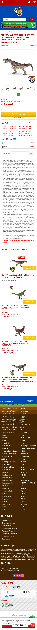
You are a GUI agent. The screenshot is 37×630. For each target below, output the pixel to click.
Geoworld (5, 488)
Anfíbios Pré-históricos (9, 408)
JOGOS (23, 408)
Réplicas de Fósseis (27, 469)
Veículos (23, 499)
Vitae (22, 501)
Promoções (24, 453)
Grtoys (4, 493)
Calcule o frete (5, 153)
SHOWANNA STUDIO (28, 483)
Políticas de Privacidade (10, 533)
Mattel (23, 430)
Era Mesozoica (7, 477)
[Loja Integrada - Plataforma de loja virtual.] (18, 615)
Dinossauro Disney (8, 467)
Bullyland (5, 438)
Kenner (23, 416)
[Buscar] (27, 19)
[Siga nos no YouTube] (17, 575)
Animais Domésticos (9, 411)
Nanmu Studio (25, 438)
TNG (22, 485)
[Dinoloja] (18, 11)
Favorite (5, 485)
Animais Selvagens (8, 430)
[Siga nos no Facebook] (14, 575)
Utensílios (24, 496)
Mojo (22, 435)
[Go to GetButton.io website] (33, 628)
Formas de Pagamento (9, 528)
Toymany (23, 488)
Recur (23, 467)
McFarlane (24, 432)
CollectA (5, 448)
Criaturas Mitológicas (9, 453)
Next (34, 24)
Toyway (23, 491)
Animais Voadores (8, 432)
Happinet (5, 499)
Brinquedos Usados (8, 523)
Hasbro (4, 501)
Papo (7, 31)
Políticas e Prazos (8, 536)
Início (3, 31)
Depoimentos (6, 525)
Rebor (23, 464)
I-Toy (3, 509)
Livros (23, 422)
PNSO (23, 451)
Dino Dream (6, 464)
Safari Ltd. (24, 472)
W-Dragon (24, 504)
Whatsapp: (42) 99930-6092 (10, 568)
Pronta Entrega (25, 456)
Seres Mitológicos (26, 480)
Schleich (23, 475)
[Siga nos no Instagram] (19, 575)
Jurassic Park (25, 411)
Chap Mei (5, 443)
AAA (3, 406)
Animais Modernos (8, 424)
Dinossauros (6, 469)
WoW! (23, 507)
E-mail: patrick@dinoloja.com (10, 570)
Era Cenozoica (7, 475)
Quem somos (6, 539)
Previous (3, 25)
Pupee (23, 459)
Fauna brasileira (7, 483)
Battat (4, 435)
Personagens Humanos (28, 446)
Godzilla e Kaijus (7, 491)
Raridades (24, 461)
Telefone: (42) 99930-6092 (9, 567)
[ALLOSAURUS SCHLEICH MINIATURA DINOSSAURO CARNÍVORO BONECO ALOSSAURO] (18, 338)
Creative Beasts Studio (9, 451)
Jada (22, 406)
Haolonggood (6, 496)
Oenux (23, 440)
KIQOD (23, 419)
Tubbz (23, 493)
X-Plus (23, 509)
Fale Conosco (6, 520)
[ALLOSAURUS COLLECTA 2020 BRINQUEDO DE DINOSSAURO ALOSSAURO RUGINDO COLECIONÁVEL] (18, 302)
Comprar (20, 114)
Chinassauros (6, 446)
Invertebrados (6, 504)
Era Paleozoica (7, 480)
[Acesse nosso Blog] (22, 575)
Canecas (5, 440)
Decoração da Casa (8, 461)
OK (31, 153)
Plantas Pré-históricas (28, 448)
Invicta (4, 507)
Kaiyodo (23, 414)
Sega (22, 477)
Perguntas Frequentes (9, 531)
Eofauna (5, 472)
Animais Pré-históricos (9, 427)
